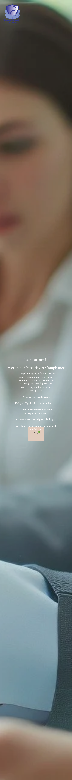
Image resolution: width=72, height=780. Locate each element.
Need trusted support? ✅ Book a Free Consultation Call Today (36, 434)
